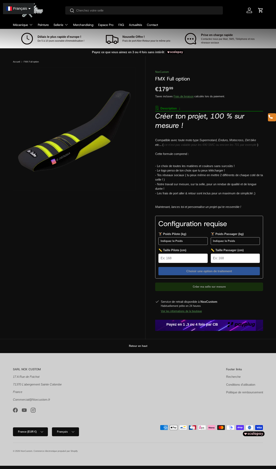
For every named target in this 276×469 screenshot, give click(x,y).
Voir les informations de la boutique (181, 311)
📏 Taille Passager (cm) (227, 250)
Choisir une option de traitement (209, 271)
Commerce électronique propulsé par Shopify (56, 451)
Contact (152, 25)
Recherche (233, 376)
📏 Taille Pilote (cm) (172, 250)
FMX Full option (31, 62)
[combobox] (144, 10)
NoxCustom (162, 71)
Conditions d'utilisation (240, 384)
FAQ (121, 25)
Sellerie (58, 25)
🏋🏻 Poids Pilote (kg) (172, 234)
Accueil (16, 62)
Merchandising (83, 25)
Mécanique (20, 25)
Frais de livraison (184, 96)
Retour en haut (138, 345)
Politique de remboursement (244, 392)
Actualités (135, 25)
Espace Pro (106, 25)
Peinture (43, 25)
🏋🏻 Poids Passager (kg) (227, 234)
